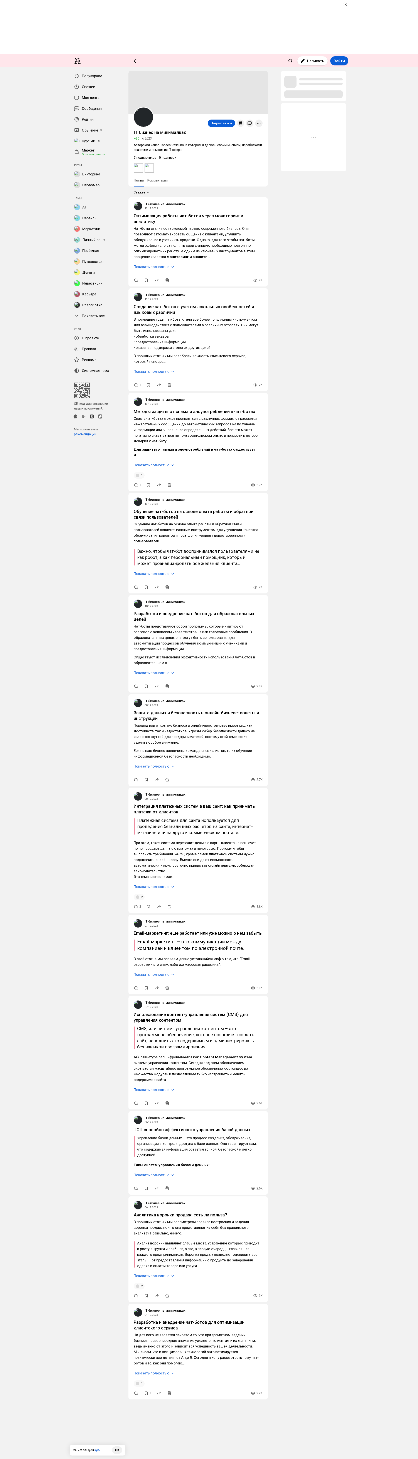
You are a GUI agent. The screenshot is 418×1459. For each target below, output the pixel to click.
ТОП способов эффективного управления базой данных (192, 1129)
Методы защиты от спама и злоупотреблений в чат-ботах (194, 411)
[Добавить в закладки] (146, 280)
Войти (339, 61)
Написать (315, 61)
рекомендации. (85, 434)
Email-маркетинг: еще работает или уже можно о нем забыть (198, 933)
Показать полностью (152, 267)
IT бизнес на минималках (165, 204)
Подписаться (221, 123)
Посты (139, 180)
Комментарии (157, 180)
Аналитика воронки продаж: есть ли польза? (180, 1214)
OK (117, 1450)
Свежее (139, 192)
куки (97, 1450)
